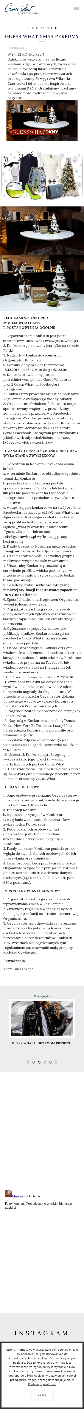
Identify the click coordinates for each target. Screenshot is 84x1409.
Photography (42, 996)
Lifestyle (42, 28)
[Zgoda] (78, 1375)
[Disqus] (42, 1131)
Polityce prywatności (42, 1384)
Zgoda (42, 1394)
